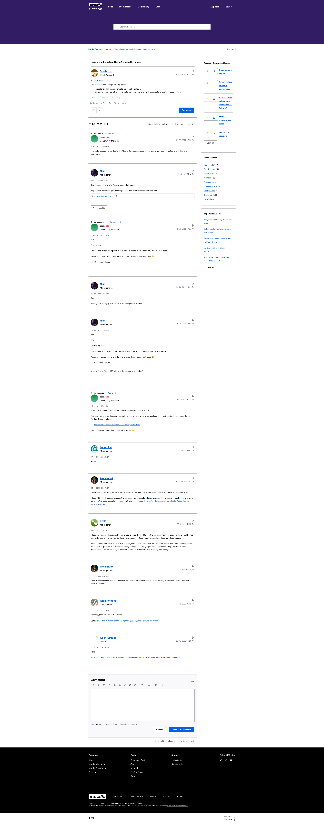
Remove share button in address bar (225, 85)
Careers (92, 772)
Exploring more (210, 182)
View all (210, 143)
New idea (112, 133)
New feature (107, 103)
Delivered (103, 81)
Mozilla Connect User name (225, 120)
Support (215, 6)
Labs (158, 6)
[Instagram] (226, 760)
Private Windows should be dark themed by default (116, 62)
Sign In (229, 7)
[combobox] (162, 27)
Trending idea (209, 169)
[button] (94, 110)
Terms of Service (136, 796)
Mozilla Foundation (97, 768)
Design (95, 98)
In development (114, 222)
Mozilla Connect (96, 7)
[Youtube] (231, 760)
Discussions (125, 6)
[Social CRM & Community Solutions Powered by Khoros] (229, 818)
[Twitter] (220, 760)
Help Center (177, 760)
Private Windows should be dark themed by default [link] (135, 49)
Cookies (166, 796)
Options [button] (230, 49)
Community (143, 6)
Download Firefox (138, 760)
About (91, 760)
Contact (180, 796)
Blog (132, 776)
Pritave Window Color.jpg (104, 196)
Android (134, 768)
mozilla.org (118, 796)
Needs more (209, 173)
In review (207, 178)
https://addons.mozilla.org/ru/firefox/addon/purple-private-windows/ (128, 621)
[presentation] (93, 685)
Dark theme (97, 103)
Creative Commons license (177, 806)
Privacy (105, 98)
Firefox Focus (136, 772)
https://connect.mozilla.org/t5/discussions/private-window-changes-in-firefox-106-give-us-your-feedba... (136, 657)
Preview (191, 681)
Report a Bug (177, 764)
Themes (115, 98)
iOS (132, 764)
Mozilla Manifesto (97, 764)
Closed (207, 199)
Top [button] (92, 818)
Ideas (110, 6)
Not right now (209, 191)
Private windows (120, 103)
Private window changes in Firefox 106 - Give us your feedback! (117, 425)
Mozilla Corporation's (100, 803)
